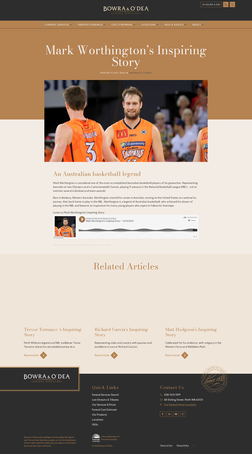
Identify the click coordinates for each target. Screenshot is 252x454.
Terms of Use (166, 445)
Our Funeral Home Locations (180, 404)
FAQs (95, 424)
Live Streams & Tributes (105, 399)
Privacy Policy (183, 445)
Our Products (99, 414)
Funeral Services (57, 24)
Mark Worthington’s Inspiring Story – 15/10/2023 (94, 245)
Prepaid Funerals (90, 24)
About (196, 24)
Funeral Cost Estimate (104, 409)
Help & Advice (174, 24)
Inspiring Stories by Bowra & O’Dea (65, 245)
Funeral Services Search (105, 394)
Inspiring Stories (140, 73)
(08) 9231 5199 (172, 394)
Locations (148, 24)
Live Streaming (122, 24)
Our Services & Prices (104, 404)
